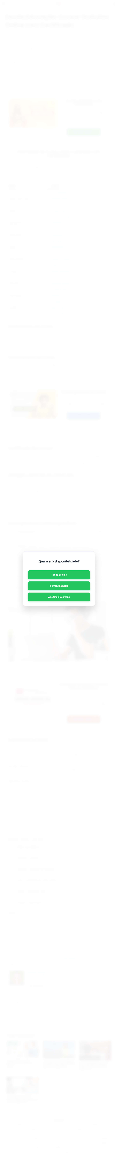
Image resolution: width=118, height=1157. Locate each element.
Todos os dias (59, 574)
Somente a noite (59, 585)
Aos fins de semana (59, 596)
